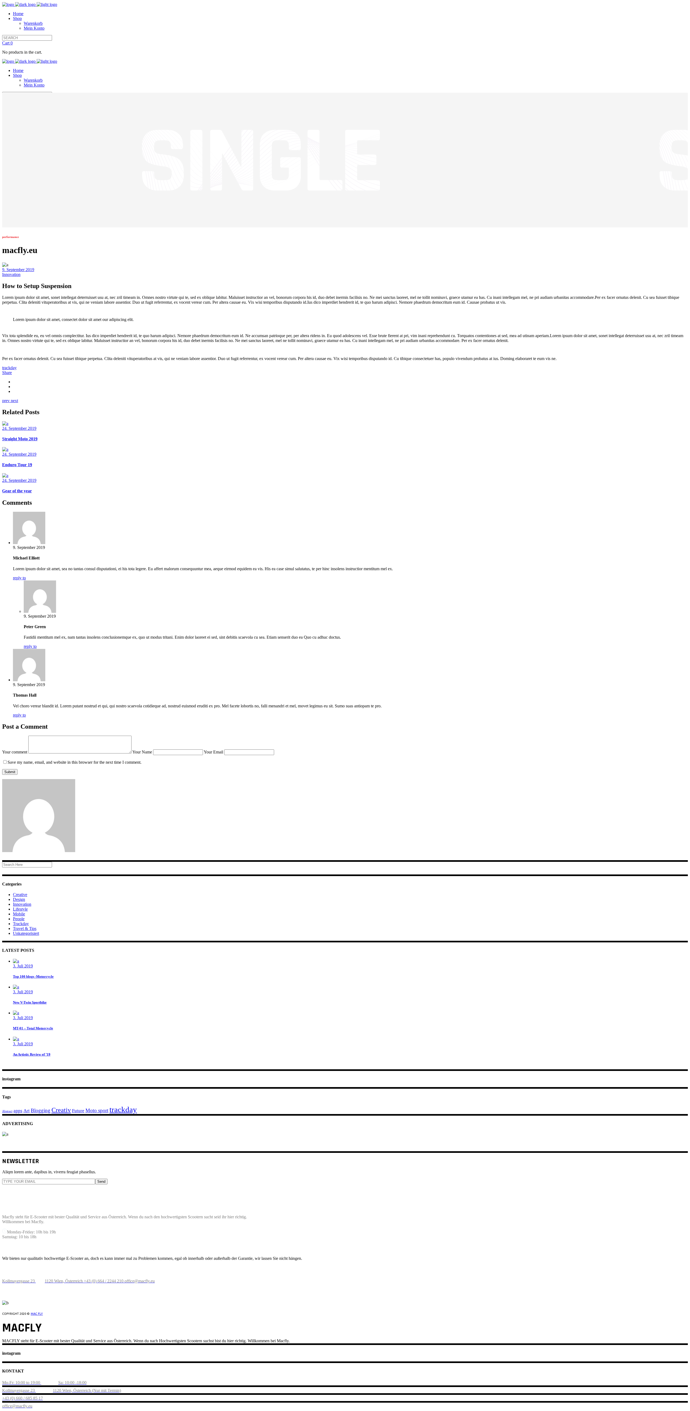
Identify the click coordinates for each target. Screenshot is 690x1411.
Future (78, 1110)
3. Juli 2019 (23, 966)
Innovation (11, 274)
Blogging (40, 1110)
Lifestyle (20, 909)
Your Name (142, 752)
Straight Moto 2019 (19, 439)
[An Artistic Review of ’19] (16, 1039)
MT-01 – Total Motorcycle (33, 1028)
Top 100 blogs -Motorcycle (33, 976)
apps (17, 1110)
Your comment (15, 752)
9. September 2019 (18, 269)
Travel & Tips (24, 928)
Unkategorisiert (26, 933)
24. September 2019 (19, 428)
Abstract (7, 1111)
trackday (9, 367)
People (19, 919)
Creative (20, 894)
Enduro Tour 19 (17, 464)
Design (19, 899)
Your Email (214, 752)
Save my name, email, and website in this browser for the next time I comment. (75, 762)
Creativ (61, 1109)
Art (26, 1110)
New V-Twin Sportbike (30, 1002)
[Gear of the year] (5, 475)
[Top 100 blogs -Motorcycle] (16, 961)
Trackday (21, 923)
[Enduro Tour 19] (5, 449)
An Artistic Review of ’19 (31, 1054)
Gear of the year (17, 491)
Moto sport (96, 1110)
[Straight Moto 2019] (5, 423)
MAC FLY (37, 1313)
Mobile (19, 914)
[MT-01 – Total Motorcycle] (16, 1013)
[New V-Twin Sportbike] (16, 987)
